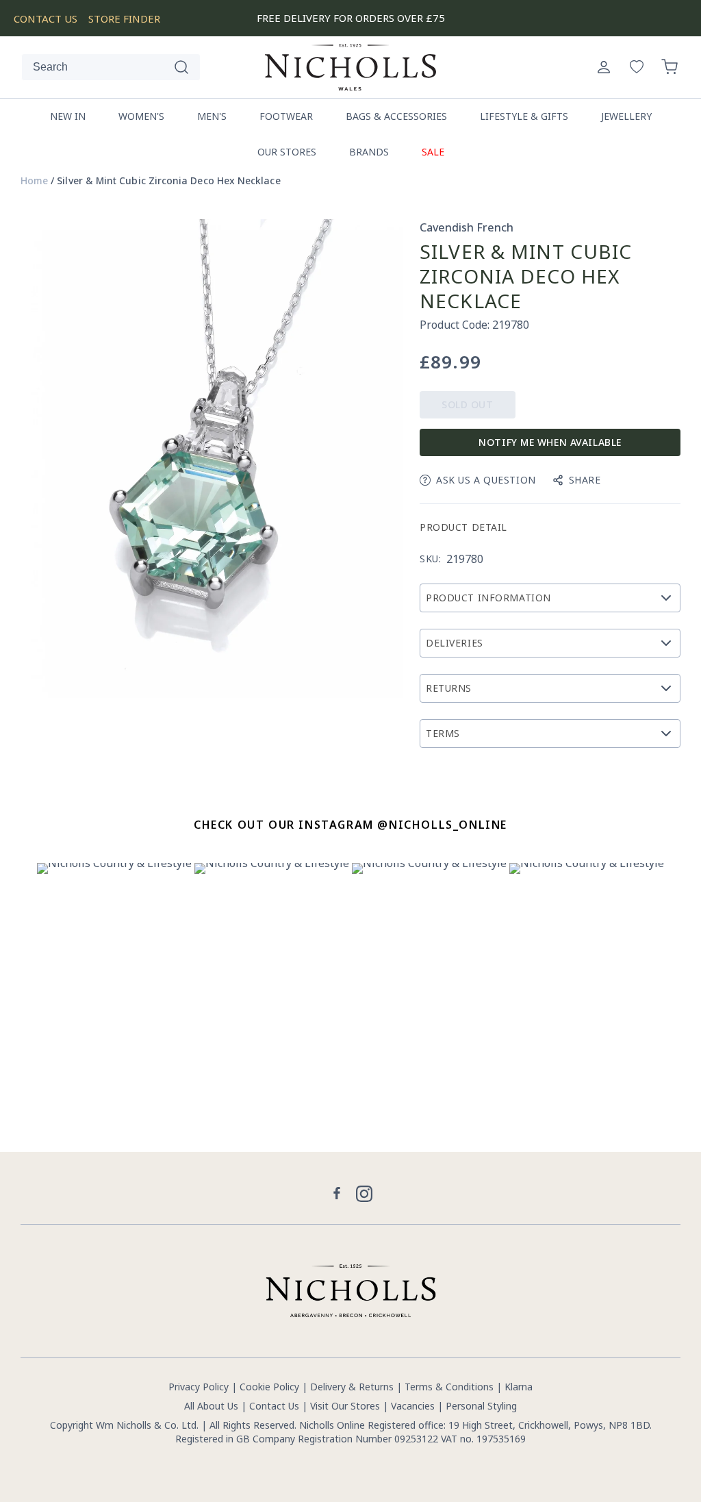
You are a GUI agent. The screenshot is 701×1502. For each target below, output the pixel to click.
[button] (669, 67)
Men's (212, 116)
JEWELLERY (626, 116)
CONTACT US (45, 18)
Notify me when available (550, 442)
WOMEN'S (141, 116)
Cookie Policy (269, 1386)
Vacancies (414, 1405)
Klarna (519, 1386)
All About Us (211, 1405)
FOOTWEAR (286, 116)
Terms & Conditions (449, 1386)
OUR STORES (286, 151)
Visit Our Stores (345, 1405)
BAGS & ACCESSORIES (396, 116)
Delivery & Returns (352, 1386)
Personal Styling (481, 1405)
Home (34, 180)
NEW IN (68, 116)
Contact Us (274, 1405)
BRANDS (369, 151)
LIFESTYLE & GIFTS (524, 116)
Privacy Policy (198, 1386)
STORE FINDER (124, 18)
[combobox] (111, 67)
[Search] (181, 67)
